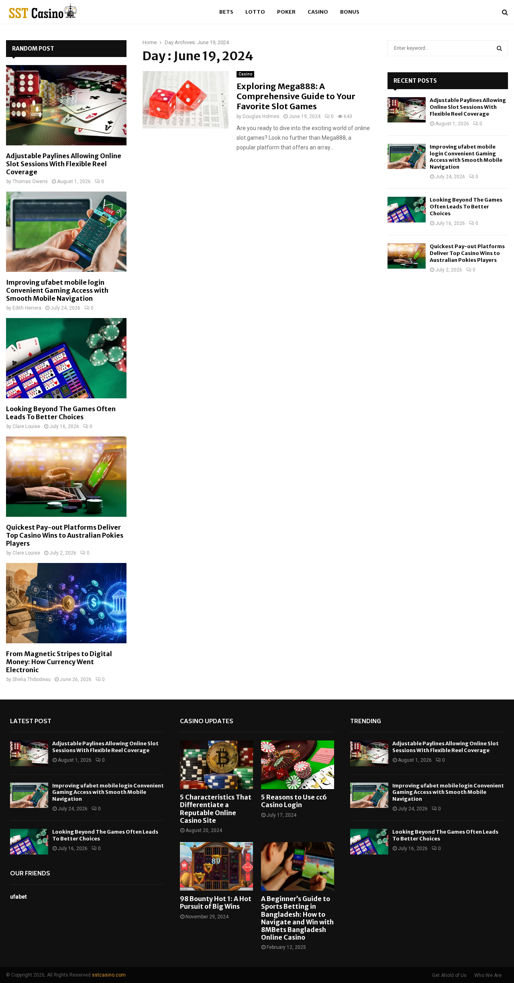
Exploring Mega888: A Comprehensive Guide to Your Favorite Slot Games (296, 96)
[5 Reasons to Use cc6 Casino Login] (297, 764)
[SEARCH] (499, 48)
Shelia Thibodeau (31, 679)
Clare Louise (26, 426)
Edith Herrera (26, 308)
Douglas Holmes (261, 116)
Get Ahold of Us (449, 975)
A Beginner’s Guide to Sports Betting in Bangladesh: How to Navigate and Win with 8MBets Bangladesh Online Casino (297, 918)
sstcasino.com (109, 975)
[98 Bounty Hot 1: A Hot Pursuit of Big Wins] (216, 866)
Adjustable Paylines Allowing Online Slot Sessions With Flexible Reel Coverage (63, 164)
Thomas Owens (30, 181)
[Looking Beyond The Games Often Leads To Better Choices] (66, 358)
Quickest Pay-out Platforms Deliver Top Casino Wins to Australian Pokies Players (64, 535)
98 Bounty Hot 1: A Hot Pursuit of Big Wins (215, 902)
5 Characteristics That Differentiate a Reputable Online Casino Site (215, 808)
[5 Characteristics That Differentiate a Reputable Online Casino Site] (216, 764)
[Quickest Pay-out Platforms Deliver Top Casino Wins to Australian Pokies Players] (66, 476)
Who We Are (488, 975)
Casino (318, 11)
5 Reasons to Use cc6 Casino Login (294, 801)
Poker (286, 11)
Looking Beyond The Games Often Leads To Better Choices (61, 413)
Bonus (349, 11)
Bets (226, 11)
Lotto (255, 11)
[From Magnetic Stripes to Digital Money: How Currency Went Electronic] (66, 603)
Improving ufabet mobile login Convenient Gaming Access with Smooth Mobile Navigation (57, 290)
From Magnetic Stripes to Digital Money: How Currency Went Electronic (59, 662)
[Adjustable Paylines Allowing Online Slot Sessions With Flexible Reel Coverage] (66, 105)
